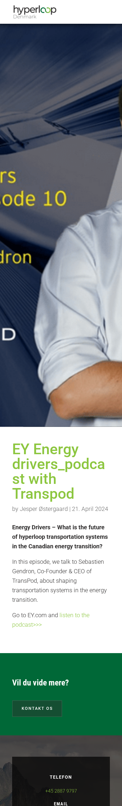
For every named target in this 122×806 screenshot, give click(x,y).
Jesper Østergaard (44, 508)
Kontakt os (37, 708)
